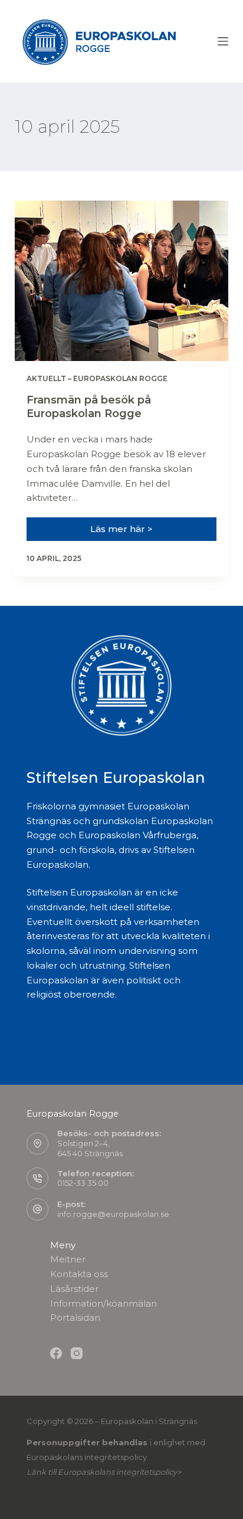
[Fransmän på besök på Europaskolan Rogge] (122, 281)
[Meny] (223, 41)
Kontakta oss (79, 1273)
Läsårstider (74, 1288)
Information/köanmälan (103, 1303)
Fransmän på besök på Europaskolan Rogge (89, 406)
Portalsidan (75, 1317)
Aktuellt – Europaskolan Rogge (97, 378)
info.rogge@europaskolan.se (113, 1214)
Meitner (68, 1259)
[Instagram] (77, 1353)
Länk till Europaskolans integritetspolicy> (104, 1472)
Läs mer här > (138, 532)
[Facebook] (56, 1353)
